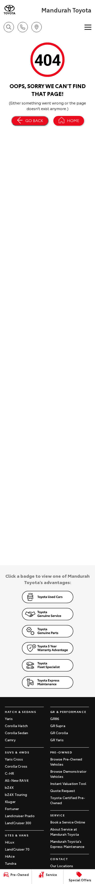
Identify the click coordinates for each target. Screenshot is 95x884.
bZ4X (9, 787)
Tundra (10, 863)
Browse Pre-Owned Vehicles (66, 762)
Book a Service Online (67, 822)
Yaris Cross (14, 759)
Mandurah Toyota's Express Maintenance (67, 844)
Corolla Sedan (16, 732)
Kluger (10, 801)
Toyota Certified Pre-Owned (67, 800)
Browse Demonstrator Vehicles (68, 774)
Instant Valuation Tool (68, 783)
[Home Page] (22, 10)
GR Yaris (57, 739)
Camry (10, 739)
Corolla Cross (16, 766)
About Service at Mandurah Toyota (64, 832)
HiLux (9, 842)
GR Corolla (59, 732)
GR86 (54, 718)
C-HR (9, 773)
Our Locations (61, 865)
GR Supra (57, 725)
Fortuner (12, 808)
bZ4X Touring (16, 794)
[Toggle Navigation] (88, 27)
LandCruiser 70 (17, 849)
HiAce (10, 856)
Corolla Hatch (16, 725)
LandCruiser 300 (18, 822)
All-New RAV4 (16, 780)
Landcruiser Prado (20, 815)
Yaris (9, 718)
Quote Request (62, 790)
